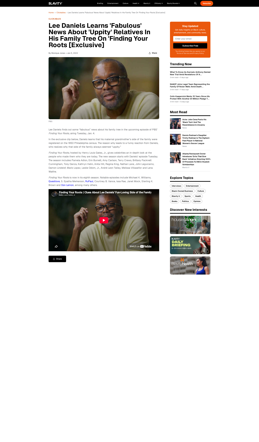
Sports (188, 196)
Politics (185, 201)
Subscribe (207, 3)
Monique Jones (58, 53)
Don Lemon (67, 185)
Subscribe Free (190, 45)
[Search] (195, 3)
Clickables (61, 12)
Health (198, 196)
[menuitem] (135, 3)
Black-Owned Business (182, 191)
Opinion (196, 201)
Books (174, 201)
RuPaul (89, 181)
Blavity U (176, 196)
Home (51, 12)
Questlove (54, 181)
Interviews (176, 186)
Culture (200, 191)
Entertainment (192, 186)
